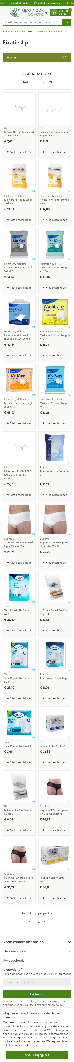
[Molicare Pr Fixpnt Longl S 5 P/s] (55, 312)
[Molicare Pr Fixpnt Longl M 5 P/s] (55, 380)
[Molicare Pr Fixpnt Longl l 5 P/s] (55, 176)
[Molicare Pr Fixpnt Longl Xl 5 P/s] (55, 244)
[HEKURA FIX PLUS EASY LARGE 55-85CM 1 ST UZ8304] (19, 448)
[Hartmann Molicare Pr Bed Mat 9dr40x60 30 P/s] (19, 312)
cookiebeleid (31, 1045)
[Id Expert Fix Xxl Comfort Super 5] (55, 587)
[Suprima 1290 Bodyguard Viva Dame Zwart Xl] (55, 787)
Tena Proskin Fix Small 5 (17, 746)
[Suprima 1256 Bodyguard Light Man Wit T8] (19, 519)
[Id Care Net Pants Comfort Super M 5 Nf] (19, 109)
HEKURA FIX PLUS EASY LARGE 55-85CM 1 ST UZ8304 (17, 474)
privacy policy (55, 1005)
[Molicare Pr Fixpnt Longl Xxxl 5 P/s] (19, 176)
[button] (37, 57)
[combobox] (33, 22)
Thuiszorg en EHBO (24, 31)
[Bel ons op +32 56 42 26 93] (46, 12)
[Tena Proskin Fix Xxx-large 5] (55, 448)
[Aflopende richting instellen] (51, 82)
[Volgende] (43, 921)
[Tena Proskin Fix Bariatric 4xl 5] (19, 587)
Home (6, 31)
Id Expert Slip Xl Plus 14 (53, 746)
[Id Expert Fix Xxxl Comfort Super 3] (19, 787)
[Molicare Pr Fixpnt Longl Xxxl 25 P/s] (19, 380)
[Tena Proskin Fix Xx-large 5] (55, 655)
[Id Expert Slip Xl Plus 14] (55, 723)
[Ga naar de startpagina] (27, 12)
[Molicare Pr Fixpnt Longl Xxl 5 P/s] (19, 244)
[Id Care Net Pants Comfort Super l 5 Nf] (55, 109)
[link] (30, 921)
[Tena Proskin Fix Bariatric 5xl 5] (19, 655)
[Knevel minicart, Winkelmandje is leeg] (54, 12)
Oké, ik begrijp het (37, 1055)
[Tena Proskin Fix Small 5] (19, 723)
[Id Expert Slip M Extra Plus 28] (55, 854)
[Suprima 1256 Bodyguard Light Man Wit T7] (55, 519)
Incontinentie (45, 31)
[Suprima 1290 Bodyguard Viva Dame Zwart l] (19, 854)
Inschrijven (37, 994)
